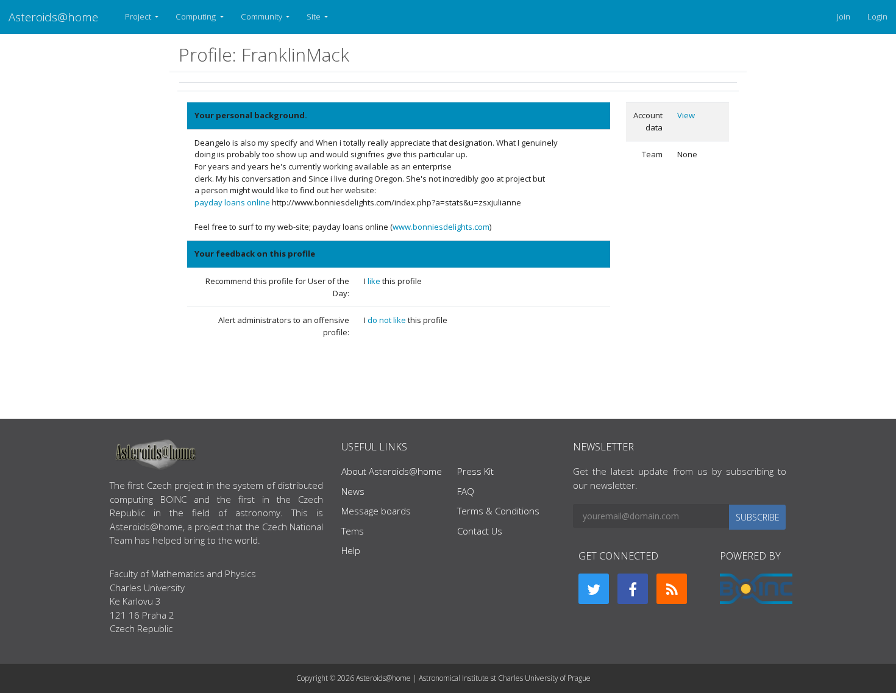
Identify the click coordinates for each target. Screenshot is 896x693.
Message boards (376, 511)
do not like (388, 320)
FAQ (465, 491)
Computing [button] (197, 16)
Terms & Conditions (498, 511)
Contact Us (479, 531)
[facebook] (632, 589)
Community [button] (262, 16)
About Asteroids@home (391, 471)
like (375, 280)
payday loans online (232, 202)
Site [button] (314, 16)
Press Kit (475, 471)
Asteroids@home (53, 16)
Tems (352, 531)
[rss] (671, 589)
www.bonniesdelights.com (441, 226)
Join (843, 16)
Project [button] (139, 16)
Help (350, 550)
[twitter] (593, 589)
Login (877, 16)
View (686, 115)
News (352, 491)
